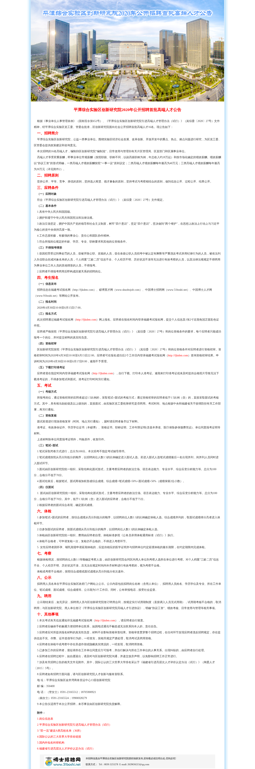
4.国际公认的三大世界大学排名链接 (59, 736)
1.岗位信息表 (43, 718)
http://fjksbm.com (86, 319)
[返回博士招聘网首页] (63, 767)
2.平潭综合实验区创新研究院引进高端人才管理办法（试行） (74, 724)
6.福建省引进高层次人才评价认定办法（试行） (66, 748)
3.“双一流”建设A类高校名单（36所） (60, 730)
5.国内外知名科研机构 (50, 742)
